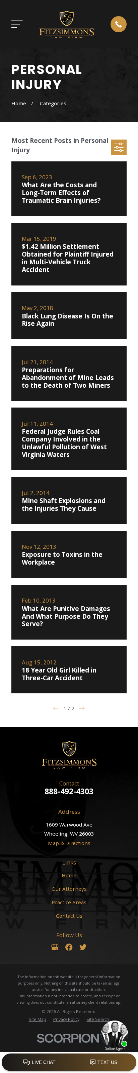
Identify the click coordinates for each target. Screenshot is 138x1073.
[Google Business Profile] (54, 947)
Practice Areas (69, 902)
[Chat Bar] (69, 1062)
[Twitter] (82, 947)
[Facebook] (68, 947)
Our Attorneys (69, 888)
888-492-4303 (69, 791)
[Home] (66, 24)
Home (69, 875)
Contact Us (69, 915)
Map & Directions (69, 843)
